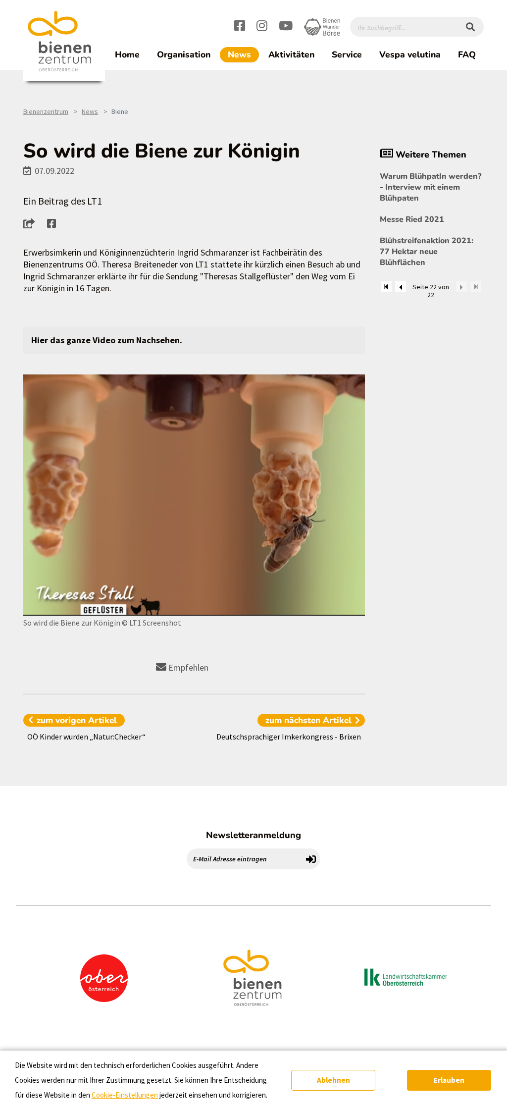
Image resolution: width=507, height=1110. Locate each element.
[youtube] (286, 27)
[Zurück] (400, 286)
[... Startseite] (64, 41)
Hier (40, 340)
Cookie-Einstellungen (125, 1095)
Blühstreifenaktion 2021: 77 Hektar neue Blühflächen (426, 251)
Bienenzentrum (45, 111)
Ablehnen (333, 1080)
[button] (32, 223)
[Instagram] (261, 27)
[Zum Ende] (475, 286)
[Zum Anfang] (386, 286)
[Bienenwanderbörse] (322, 27)
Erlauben (449, 1080)
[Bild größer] (194, 495)
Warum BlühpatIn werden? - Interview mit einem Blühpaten (430, 187)
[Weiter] (461, 286)
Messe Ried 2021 (412, 219)
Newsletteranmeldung (253, 835)
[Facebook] (239, 27)
